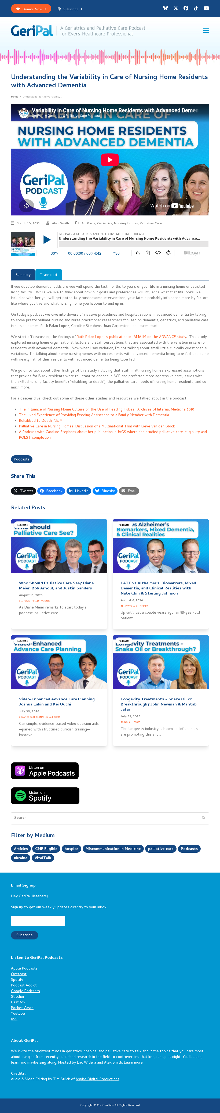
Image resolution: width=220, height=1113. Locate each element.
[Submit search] (203, 818)
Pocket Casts (22, 1008)
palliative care (161, 849)
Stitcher (17, 997)
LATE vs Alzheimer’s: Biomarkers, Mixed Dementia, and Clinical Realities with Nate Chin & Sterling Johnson (158, 588)
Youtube (18, 1014)
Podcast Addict (24, 986)
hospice (71, 849)
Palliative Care (151, 223)
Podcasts (22, 460)
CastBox (18, 1003)
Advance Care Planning (33, 717)
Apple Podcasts (24, 969)
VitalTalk (43, 858)
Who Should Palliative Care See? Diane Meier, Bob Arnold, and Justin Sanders (56, 586)
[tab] (23, 274)
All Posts (88, 223)
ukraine (20, 858)
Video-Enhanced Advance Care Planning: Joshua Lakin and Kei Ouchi (57, 702)
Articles (21, 849)
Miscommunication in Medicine (113, 849)
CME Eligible (46, 849)
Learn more (133, 1063)
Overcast (19, 974)
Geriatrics (104, 223)
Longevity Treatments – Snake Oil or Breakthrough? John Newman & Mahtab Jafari (159, 704)
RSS (14, 1020)
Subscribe (70, 9)
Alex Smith (60, 223)
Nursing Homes (126, 223)
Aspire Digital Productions (97, 1079)
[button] (206, 30)
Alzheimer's (140, 606)
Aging (124, 722)
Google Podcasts (25, 991)
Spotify (17, 980)
